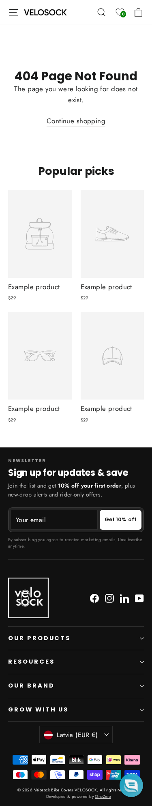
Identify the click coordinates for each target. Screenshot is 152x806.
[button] (131, 785)
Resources (31, 662)
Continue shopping (76, 121)
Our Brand (31, 685)
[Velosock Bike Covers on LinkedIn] (124, 597)
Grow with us (38, 709)
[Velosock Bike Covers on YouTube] (139, 597)
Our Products (39, 638)
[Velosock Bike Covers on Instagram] (109, 597)
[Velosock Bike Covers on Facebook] (94, 597)
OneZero (103, 796)
